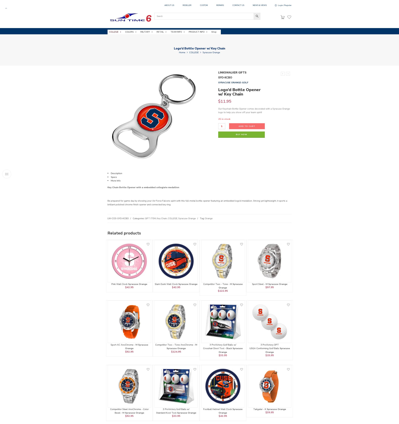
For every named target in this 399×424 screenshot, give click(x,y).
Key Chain (162, 218)
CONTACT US (238, 5)
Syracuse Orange (211, 52)
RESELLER (187, 5)
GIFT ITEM (150, 218)
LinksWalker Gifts (232, 72)
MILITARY (145, 31)
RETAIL (160, 31)
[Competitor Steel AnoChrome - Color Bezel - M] (129, 386)
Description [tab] (116, 173)
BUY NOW (241, 134)
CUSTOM (204, 5)
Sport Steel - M (260, 284)
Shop (213, 31)
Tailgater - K (260, 409)
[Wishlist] (148, 244)
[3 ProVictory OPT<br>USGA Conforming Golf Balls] (269, 322)
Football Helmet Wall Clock (217, 409)
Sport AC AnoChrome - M (124, 344)
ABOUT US (169, 5)
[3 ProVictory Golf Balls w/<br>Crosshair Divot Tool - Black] (223, 322)
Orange (209, 218)
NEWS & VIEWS (260, 5)
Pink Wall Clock (119, 284)
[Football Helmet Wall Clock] (223, 386)
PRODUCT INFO (197, 31)
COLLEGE (113, 31)
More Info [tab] (116, 180)
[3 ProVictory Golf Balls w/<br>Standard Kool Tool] (176, 386)
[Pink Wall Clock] (129, 261)
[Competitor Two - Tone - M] (223, 261)
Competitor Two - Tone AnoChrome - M (176, 344)
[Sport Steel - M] (269, 261)
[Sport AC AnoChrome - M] (129, 322)
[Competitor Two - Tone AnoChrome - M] (176, 322)
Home (182, 52)
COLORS (129, 31)
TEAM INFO (176, 31)
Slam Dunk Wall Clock (166, 284)
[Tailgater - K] (269, 386)
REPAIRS (220, 5)
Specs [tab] (114, 177)
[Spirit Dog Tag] (288, 74)
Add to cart (247, 126)
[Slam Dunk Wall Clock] (176, 261)
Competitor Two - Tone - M (218, 284)
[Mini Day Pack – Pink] (283, 74)
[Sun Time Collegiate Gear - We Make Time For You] (130, 17)
